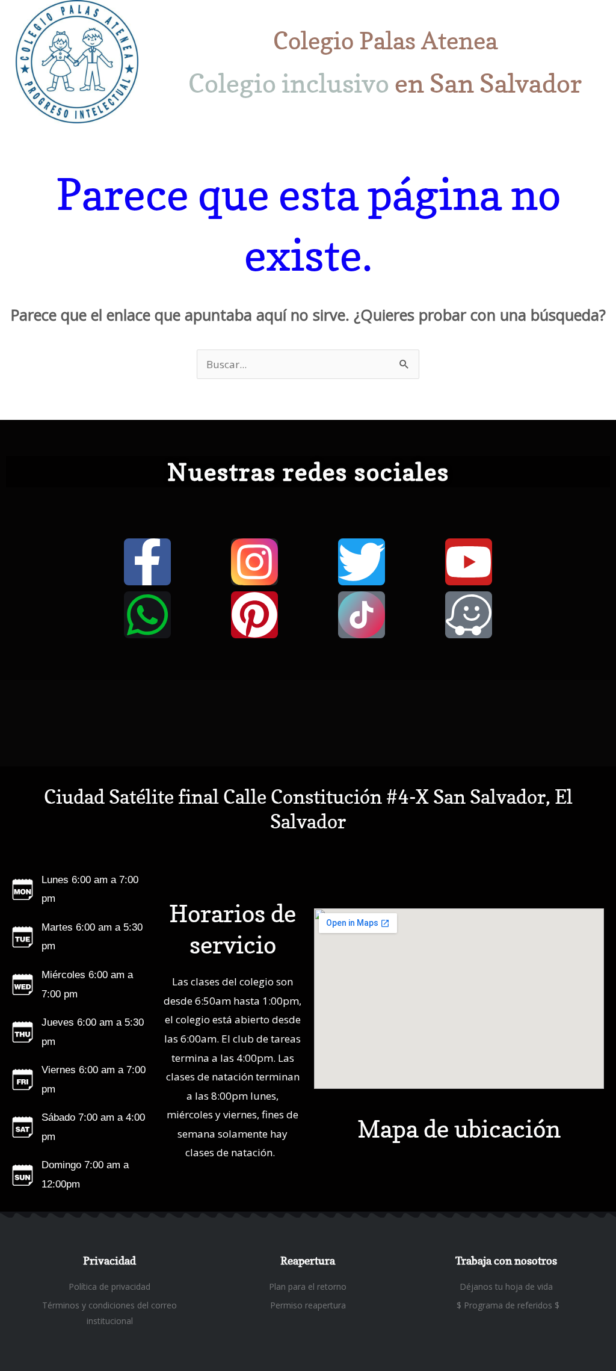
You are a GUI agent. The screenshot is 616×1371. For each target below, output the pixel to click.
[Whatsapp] (147, 614)
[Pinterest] (254, 614)
